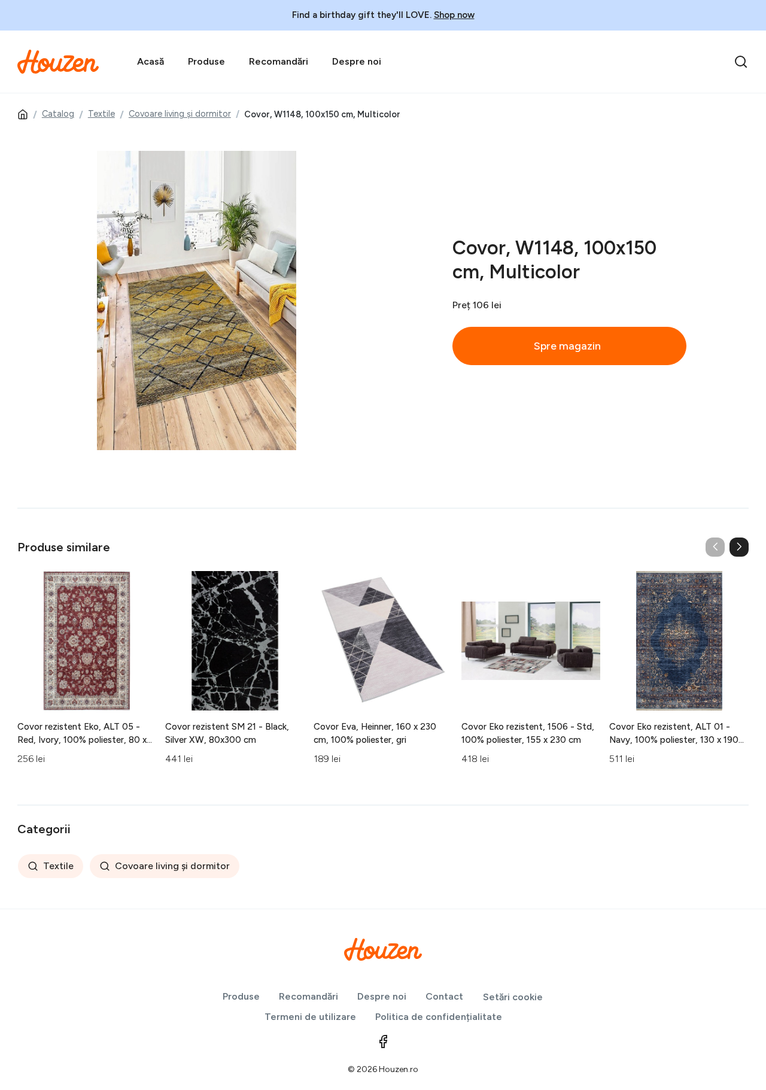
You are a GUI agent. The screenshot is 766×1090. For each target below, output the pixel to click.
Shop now (454, 15)
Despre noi (356, 61)
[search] (741, 61)
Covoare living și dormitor (180, 113)
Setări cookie (513, 997)
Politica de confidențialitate (438, 1016)
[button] (739, 547)
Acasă (150, 61)
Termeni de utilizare (310, 1016)
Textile (101, 113)
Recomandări (278, 61)
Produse (206, 61)
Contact (444, 996)
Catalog (58, 113)
